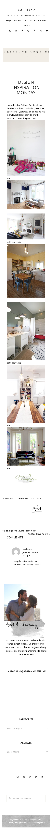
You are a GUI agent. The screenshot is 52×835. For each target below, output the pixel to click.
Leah (25, 549)
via (8, 178)
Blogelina (40, 822)
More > (30, 654)
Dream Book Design (26, 55)
